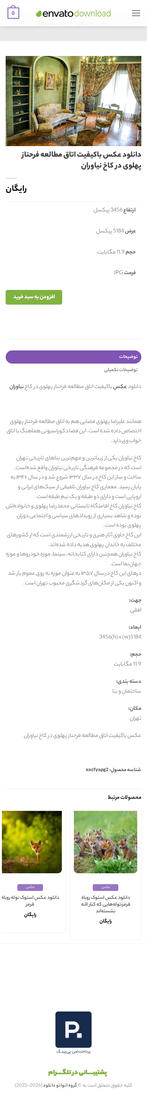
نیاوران (16, 387)
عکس (120, 387)
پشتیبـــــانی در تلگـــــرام (77, 1073)
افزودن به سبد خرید (34, 297)
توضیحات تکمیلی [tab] (121, 370)
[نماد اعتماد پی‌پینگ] (73, 1033)
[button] (136, 13)
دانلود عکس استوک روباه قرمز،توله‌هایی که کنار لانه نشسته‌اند (105, 905)
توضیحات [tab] (128, 357)
